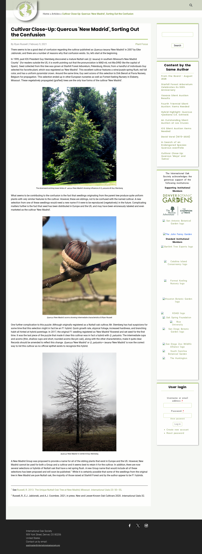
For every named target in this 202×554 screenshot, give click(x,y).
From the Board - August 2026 (177, 77)
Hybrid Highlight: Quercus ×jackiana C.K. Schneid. (176, 113)
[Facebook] (129, 526)
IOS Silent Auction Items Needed (176, 130)
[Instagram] (146, 526)
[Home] (25, 10)
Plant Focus (141, 44)
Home (46, 13)
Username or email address (177, 399)
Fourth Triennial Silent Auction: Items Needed (175, 105)
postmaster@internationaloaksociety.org (43, 545)
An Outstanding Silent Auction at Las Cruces (175, 121)
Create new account (178, 429)
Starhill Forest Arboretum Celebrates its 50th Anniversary (177, 87)
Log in (198, 5)
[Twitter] (138, 526)
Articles (56, 13)
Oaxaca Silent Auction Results (175, 97)
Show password (177, 419)
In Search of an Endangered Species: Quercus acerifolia (174, 145)
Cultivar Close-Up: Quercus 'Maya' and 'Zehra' (173, 156)
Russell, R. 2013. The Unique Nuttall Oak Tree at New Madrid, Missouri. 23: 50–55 (69, 489)
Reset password (175, 433)
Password (177, 411)
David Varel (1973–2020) (175, 136)
